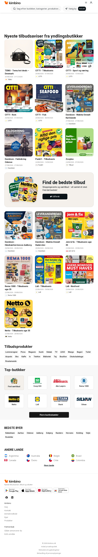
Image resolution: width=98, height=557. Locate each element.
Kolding (79, 433)
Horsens (69, 433)
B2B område (9, 534)
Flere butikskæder (49, 414)
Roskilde (9, 437)
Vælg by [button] (73, 8)
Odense (30, 433)
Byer (6, 517)
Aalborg (39, 433)
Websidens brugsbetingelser (49, 550)
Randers (59, 433)
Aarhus (21, 433)
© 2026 (49, 543)
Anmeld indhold (10, 514)
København (10, 433)
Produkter (8, 520)
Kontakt (7, 510)
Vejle (88, 433)
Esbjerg (49, 433)
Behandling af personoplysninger (49, 553)
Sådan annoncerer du (13, 530)
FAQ (6, 507)
